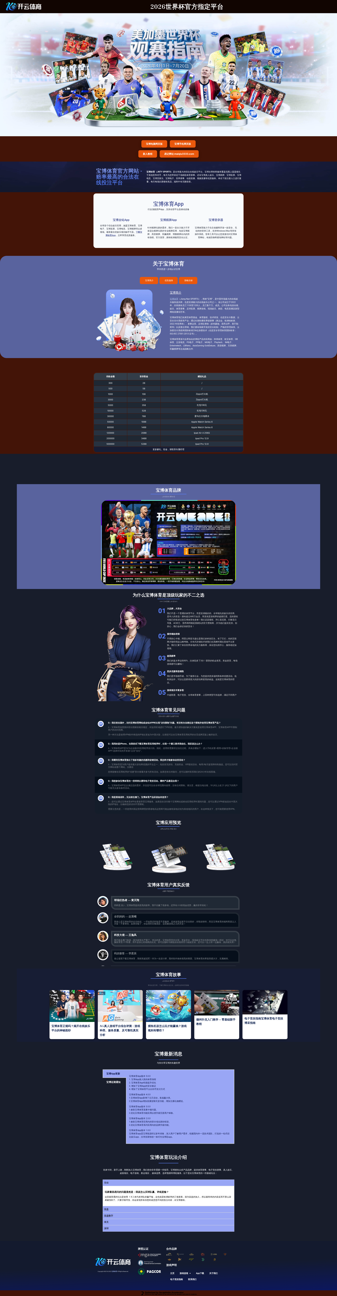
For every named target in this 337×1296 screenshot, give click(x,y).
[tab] (149, 280)
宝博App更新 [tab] (113, 1073)
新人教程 (147, 153)
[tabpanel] (180, 1106)
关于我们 (213, 1273)
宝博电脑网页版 (154, 143)
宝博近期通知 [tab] (113, 1082)
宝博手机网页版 (182, 143)
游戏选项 (184, 1273)
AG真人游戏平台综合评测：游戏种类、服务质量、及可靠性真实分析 (120, 1030)
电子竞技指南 (176, 1279)
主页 (172, 1273)
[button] (168, 1183)
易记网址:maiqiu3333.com (179, 153)
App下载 (200, 1273)
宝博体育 (174, 299)
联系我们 (192, 1279)
